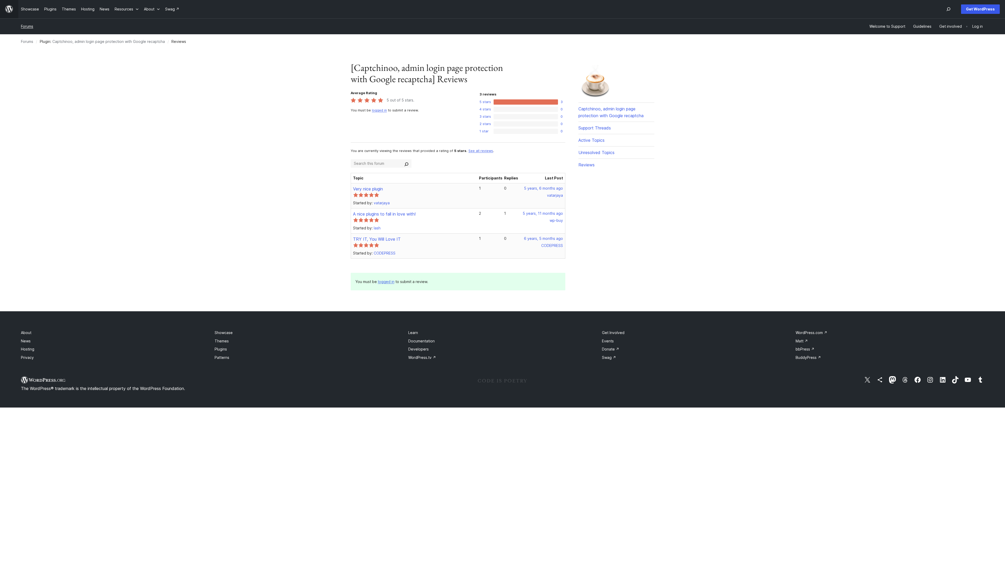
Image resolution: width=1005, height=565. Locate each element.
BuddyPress (808, 357)
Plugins (221, 349)
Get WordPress (980, 9)
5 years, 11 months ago (543, 213)
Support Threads (594, 128)
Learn (413, 332)
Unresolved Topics (596, 152)
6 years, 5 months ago (543, 238)
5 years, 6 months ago (543, 188)
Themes (222, 341)
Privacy (27, 357)
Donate (610, 349)
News (26, 341)
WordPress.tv (422, 357)
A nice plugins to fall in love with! (384, 214)
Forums (27, 26)
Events (608, 341)
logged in (379, 110)
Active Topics (591, 140)
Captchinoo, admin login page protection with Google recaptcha (108, 41)
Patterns (222, 357)
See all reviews (480, 151)
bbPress (805, 349)
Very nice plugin (368, 188)
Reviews (586, 164)
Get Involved (613, 332)
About (26, 332)
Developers (418, 349)
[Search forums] (406, 163)
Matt (802, 341)
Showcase (224, 332)
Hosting (27, 349)
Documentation (421, 341)
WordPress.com (811, 332)
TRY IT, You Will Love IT (377, 239)
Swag (609, 357)
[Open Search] (948, 9)
